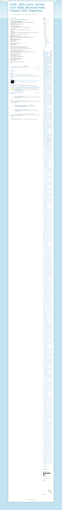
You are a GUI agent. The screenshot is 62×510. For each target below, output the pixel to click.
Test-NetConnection (49, 411)
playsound (44, 454)
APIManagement (46, 154)
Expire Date (48, 255)
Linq (51, 293)
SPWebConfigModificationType (46, 371)
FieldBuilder (49, 259)
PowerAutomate (45, 62)
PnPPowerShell (46, 339)
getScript (50, 446)
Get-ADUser (49, 269)
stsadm (47, 459)
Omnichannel (49, 329)
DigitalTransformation (45, 237)
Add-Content (48, 158)
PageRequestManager (45, 334)
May (45, 46)
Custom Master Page (49, 224)
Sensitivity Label (45, 137)
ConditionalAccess (45, 105)
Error (49, 73)
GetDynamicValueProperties (47, 272)
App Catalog (49, 97)
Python (44, 56)
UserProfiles (44, 142)
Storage (50, 403)
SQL (48, 374)
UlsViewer (45, 416)
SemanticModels (49, 385)
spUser (50, 457)
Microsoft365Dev (49, 74)
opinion (48, 452)
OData (50, 125)
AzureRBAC (44, 101)
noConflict (44, 452)
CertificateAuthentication (45, 203)
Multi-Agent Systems (45, 324)
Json (43, 88)
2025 (44, 25)
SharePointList (50, 397)
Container (48, 217)
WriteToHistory (48, 431)
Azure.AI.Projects (50, 181)
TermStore (44, 411)
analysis (50, 433)
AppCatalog (44, 98)
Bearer (49, 194)
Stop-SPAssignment (45, 403)
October (46, 40)
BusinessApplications (45, 196)
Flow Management (46, 263)
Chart (49, 81)
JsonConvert (50, 117)
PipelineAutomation (45, 338)
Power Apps (49, 76)
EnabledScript (50, 250)
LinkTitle (49, 293)
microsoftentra (49, 450)
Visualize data (49, 424)
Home (25, 69)
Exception (48, 253)
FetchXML (44, 259)
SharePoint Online (47, 58)
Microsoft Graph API (45, 311)
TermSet (50, 410)
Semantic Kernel (45, 385)
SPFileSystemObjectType (46, 368)
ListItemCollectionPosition (46, 296)
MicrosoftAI (44, 89)
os (50, 452)
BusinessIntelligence (45, 102)
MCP (48, 301)
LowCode (50, 57)
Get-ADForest (45, 269)
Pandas (44, 335)
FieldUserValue (49, 260)
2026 (44, 24)
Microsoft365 (50, 59)
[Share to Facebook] (26, 66)
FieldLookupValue (45, 260)
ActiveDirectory (44, 157)
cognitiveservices (45, 69)
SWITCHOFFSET (46, 375)
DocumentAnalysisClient (45, 243)
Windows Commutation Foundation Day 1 (19, 19)
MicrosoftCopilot (45, 68)
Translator (48, 414)
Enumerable (47, 252)
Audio (49, 98)
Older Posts (38, 69)
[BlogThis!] (24, 66)
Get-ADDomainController (49, 268)
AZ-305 (46, 155)
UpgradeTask (48, 418)
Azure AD (49, 99)
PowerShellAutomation (45, 131)
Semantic (50, 384)
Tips (48, 140)
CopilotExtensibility (45, 108)
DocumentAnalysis (48, 242)
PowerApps (49, 61)
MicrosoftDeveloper (47, 53)
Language (45, 292)
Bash (47, 194)
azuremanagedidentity (45, 439)
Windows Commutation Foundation (16, 67)
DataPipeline (44, 229)
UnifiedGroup (49, 416)
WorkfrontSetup (50, 429)
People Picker (50, 335)
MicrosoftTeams (45, 76)
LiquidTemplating (50, 119)
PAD (49, 332)
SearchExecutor (50, 377)
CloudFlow (44, 104)
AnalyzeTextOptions (45, 167)
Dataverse (44, 59)
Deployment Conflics (45, 232)
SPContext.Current (45, 367)
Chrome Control (45, 210)
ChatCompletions (45, 204)
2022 (44, 28)
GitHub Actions (45, 273)
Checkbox (50, 209)
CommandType (47, 214)
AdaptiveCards (44, 158)
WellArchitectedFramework (46, 427)
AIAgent (47, 150)
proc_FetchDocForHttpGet (49, 454)
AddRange (44, 160)
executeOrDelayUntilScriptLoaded (46, 444)
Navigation (44, 326)
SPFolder (51, 368)
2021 (44, 29)
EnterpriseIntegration (45, 112)
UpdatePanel (44, 418)
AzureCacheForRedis (45, 187)
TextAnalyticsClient (45, 140)
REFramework (45, 355)
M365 (50, 62)
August (46, 41)
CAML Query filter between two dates (15, 118)
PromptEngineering (49, 351)
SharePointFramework (45, 395)
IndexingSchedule (47, 285)
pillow (48, 453)
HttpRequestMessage (45, 276)
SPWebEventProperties (45, 372)
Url (47, 141)
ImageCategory (45, 282)
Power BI (50, 91)
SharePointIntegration (45, 397)
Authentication (44, 99)
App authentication (49, 168)
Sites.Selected (44, 400)
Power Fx (45, 342)
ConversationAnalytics (49, 219)
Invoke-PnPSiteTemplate (48, 288)
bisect (43, 440)
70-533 (47, 148)
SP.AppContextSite (45, 364)
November (46, 39)
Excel (51, 85)
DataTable (44, 85)
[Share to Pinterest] (27, 66)
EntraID (50, 65)
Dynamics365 (48, 85)
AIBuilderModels (49, 151)
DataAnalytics (49, 84)
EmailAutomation (47, 249)
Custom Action (49, 223)
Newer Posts (11, 69)
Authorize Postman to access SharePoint (20, 96)
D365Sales (50, 227)
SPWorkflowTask (45, 374)
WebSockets (47, 426)
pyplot (46, 145)
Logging (44, 121)
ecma (50, 143)
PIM (51, 332)
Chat (50, 203)
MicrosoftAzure (50, 63)
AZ (50, 79)
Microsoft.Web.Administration (46, 316)
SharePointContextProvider (46, 393)
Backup (45, 194)
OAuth (47, 125)
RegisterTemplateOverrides (46, 357)
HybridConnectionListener (46, 278)
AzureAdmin (50, 184)
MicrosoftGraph (45, 66)
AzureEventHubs (45, 190)
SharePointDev (44, 394)
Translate (49, 413)
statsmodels (44, 459)
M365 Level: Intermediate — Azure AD (47, 299)
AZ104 (49, 155)
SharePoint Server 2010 (47, 391)
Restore (44, 361)
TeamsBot (49, 407)
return (43, 456)
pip (50, 453)
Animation (44, 168)
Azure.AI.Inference (45, 181)
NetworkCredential (49, 124)
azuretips (50, 439)
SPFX (51, 134)
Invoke (44, 288)
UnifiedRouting (44, 417)
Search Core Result (45, 377)
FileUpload (44, 262)
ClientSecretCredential (45, 82)
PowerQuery (44, 349)
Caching (50, 200)
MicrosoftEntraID (50, 318)
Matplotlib (50, 88)
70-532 (44, 148)
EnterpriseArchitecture (45, 111)
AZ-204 (44, 155)
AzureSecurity (44, 81)
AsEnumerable (44, 171)
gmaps (50, 447)
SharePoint (44, 61)
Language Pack (49, 292)
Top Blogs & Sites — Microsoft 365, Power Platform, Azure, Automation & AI (21, 74)
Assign (49, 171)
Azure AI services (49, 56)
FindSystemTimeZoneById (49, 262)
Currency (46, 223)
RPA (49, 68)
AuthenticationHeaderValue (46, 174)
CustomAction (50, 71)
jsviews (45, 449)
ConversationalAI (45, 107)
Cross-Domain (50, 108)
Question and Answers (49, 354)
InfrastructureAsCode (45, 286)
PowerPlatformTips (45, 348)
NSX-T (48, 325)
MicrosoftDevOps (46, 318)
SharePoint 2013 (50, 137)
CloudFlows (44, 213)
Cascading (50, 102)
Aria (43, 170)
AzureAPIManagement (48, 183)
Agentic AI (49, 160)
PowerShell (45, 52)
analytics (44, 434)
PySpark (44, 354)
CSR (50, 199)
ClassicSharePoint (49, 210)
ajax (48, 433)
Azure (44, 51)
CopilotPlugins (49, 220)
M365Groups (45, 301)
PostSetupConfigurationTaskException (47, 341)
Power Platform (49, 342)
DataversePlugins (46, 109)
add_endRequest (45, 433)
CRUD (48, 199)
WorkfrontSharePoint (47, 430)
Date (49, 230)
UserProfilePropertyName (46, 421)
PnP (43, 127)
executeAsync (49, 443)
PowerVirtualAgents (45, 132)
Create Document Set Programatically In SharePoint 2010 (22, 100)
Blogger (34, 499)
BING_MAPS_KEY (50, 193)
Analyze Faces (49, 161)
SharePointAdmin (46, 138)
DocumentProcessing (45, 245)
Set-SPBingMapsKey (49, 387)
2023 (44, 27)
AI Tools (45, 150)
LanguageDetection (45, 293)
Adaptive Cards (49, 157)
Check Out (47, 209)
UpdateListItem (49, 417)
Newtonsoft (44, 125)
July (45, 44)
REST (46, 57)
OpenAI (47, 91)
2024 (44, 26)
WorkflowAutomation (49, 142)
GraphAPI (50, 115)
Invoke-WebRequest (45, 289)
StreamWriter (44, 404)
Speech (50, 138)
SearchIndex (45, 378)
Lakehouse (51, 291)
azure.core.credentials (49, 95)
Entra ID (44, 252)
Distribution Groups (46, 240)
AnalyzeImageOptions (45, 165)
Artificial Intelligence (48, 170)
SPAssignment (49, 365)
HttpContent (49, 275)
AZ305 (51, 155)
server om (47, 457)
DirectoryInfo (44, 239)
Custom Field (44, 224)
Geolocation (44, 268)
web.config (44, 462)
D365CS (50, 226)
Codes (44, 214)
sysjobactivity (50, 459)
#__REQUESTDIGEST (45, 147)
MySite (46, 325)
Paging (50, 334)
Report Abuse (45, 466)
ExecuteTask (44, 255)
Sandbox (48, 135)
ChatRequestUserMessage (46, 207)
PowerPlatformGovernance (46, 347)
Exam (50, 112)
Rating (50, 355)
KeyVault (45, 118)
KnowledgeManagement (45, 291)
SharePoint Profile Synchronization (48, 390)
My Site (44, 325)
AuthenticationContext (45, 173)
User (51, 418)
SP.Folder (50, 364)
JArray (50, 289)
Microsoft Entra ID (47, 308)
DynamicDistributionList (45, 246)
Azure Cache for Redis (46, 177)
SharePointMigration (47, 398)
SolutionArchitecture (50, 400)
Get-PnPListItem (48, 270)
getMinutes (44, 446)
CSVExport (44, 200)
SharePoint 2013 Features (46, 388)
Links (46, 119)
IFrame (50, 279)
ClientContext (45, 65)
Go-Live (50, 273)
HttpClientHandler (45, 275)
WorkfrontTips (44, 431)
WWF (20, 67)
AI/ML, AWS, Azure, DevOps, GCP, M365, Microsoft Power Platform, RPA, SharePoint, (27, 7)
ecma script (44, 144)
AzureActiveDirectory (45, 184)
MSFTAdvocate (47, 302)
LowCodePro (45, 298)
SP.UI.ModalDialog (45, 365)
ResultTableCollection (48, 361)
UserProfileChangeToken (45, 420)
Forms (49, 265)
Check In (44, 209)
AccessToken (44, 97)
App (47, 54)
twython (51, 460)
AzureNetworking (45, 191)
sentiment (50, 145)
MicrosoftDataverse (45, 75)
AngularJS (50, 167)
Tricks (51, 140)
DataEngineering (47, 72)
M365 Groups (49, 298)
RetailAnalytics (44, 362)
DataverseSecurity (45, 230)
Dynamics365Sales (50, 247)
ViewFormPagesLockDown (47, 423)
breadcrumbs (47, 440)
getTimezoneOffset (45, 447)
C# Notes (50, 197)
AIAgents (50, 150)
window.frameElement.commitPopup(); (47, 463)
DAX (45, 84)
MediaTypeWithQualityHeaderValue (47, 306)
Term (47, 410)
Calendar (44, 201)
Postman (46, 127)
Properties (44, 352)
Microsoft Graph (45, 63)
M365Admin (46, 88)
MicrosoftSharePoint (49, 322)
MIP (50, 301)
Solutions (45, 401)
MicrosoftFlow (45, 319)
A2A (49, 148)
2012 (44, 38)
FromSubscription (45, 266)
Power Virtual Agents (46, 92)
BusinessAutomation (45, 197)
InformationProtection (45, 117)
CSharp (47, 200)
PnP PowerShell (50, 338)
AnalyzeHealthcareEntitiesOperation (47, 163)
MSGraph (51, 302)
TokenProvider (44, 413)
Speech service (49, 401)
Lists (50, 296)
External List (46, 256)
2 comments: (19, 66)
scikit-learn (46, 456)
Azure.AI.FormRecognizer (46, 180)
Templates (44, 410)
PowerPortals (49, 348)
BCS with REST (45, 193)
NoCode (51, 326)
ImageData (50, 282)
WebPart (45, 95)
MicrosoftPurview (49, 321)
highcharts (50, 144)
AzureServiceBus (49, 101)
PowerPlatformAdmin (45, 130)
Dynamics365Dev (45, 247)
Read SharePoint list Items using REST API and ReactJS (21, 109)
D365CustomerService (45, 227)
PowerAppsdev (47, 344)
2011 (44, 47)
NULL (50, 325)
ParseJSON (47, 335)
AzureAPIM (44, 183)
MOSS (44, 302)
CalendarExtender (49, 201)
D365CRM (46, 226)
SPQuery (45, 135)
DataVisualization (49, 229)
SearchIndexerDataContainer (46, 380)
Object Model (49, 328)
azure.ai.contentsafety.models (47, 436)
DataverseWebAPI (45, 73)
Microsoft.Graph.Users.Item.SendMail (47, 315)
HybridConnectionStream (45, 279)
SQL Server (50, 374)
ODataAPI (44, 328)
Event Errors (50, 252)
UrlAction (50, 141)
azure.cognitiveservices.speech (46, 437)
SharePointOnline (45, 64)
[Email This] (23, 66)
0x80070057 (50, 147)
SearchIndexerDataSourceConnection (47, 381)
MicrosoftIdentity (49, 319)
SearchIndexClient (50, 378)
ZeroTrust (44, 79)
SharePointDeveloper (49, 94)
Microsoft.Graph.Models (45, 314)
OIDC (46, 328)
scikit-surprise (49, 456)
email (47, 144)
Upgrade (45, 141)
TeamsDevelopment (45, 408)
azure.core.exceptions (45, 143)
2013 (44, 37)
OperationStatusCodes (45, 331)
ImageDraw (44, 283)
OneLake (44, 91)
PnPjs (50, 339)
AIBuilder (44, 151)
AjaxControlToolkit (45, 161)
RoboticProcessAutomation (46, 134)
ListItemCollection (47, 295)
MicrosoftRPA (44, 322)
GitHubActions (45, 115)
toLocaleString (47, 460)
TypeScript (51, 414)
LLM (47, 118)
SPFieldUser (49, 367)
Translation (44, 414)
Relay (50, 357)
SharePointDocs (49, 394)
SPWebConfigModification (46, 370)
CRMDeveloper (44, 199)
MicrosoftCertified (49, 89)
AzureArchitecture (47, 186)
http (43, 145)
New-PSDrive (47, 326)
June (45, 45)
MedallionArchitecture (45, 122)
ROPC (48, 355)
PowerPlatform (45, 55)
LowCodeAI (49, 121)
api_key (47, 434)
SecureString (44, 94)
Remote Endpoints (45, 358)
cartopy (50, 440)
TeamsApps (44, 407)
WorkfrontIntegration (45, 429)
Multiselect (50, 324)
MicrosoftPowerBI (45, 321)
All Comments (46, 478)
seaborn (44, 457)
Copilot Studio (45, 220)
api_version (50, 434)
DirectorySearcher (49, 239)
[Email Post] (22, 66)
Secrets (51, 135)
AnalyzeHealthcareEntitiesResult (46, 164)
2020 (44, 30)
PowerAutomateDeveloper (46, 345)
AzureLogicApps (49, 190)
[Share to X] (25, 66)
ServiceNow (44, 387)
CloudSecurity (49, 104)
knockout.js (49, 449)
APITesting (50, 154)
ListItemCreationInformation (46, 120)
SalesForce (50, 375)
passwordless (44, 453)
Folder (44, 114)
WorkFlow (49, 78)
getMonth (47, 446)
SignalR (44, 78)
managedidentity (45, 450)
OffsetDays (44, 329)
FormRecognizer (47, 114)
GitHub (51, 114)
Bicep (51, 194)
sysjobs (44, 460)
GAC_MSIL (49, 266)
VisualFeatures (44, 424)
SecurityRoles (45, 384)
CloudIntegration (49, 213)
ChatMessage (44, 206)
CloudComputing (45, 71)
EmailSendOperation (45, 250)
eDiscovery (44, 443)
